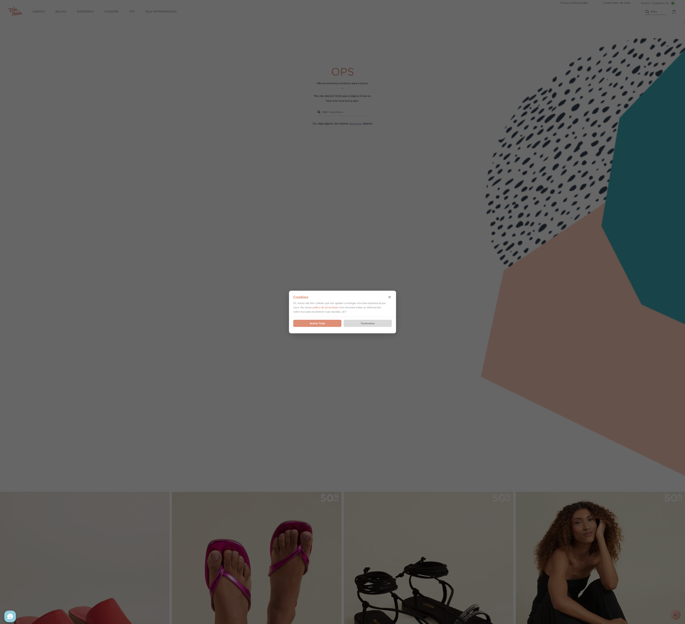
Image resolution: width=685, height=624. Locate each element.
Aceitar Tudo (317, 323)
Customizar (368, 323)
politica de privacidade (325, 307)
